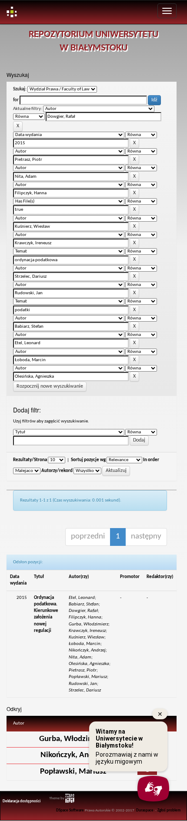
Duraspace (145, 810)
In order (151, 460)
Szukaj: (20, 89)
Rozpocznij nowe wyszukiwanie (50, 386)
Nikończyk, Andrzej (73, 755)
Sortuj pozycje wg (88, 460)
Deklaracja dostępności (21, 801)
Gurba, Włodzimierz (73, 739)
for (16, 100)
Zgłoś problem (168, 810)
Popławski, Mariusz (73, 772)
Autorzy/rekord (57, 471)
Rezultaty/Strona (30, 460)
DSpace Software (70, 810)
